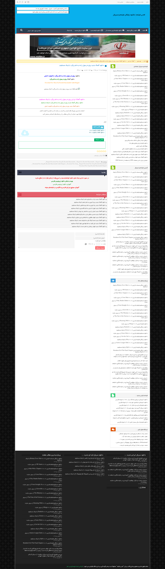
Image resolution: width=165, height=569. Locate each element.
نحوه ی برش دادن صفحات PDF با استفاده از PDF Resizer (131, 160)
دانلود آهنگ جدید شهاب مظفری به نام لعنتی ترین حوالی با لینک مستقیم (86, 217)
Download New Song (72, 163)
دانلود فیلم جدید (95, 30)
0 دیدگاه (79, 70)
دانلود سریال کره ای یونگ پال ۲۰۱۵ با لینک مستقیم (89, 470)
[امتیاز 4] (103, 151)
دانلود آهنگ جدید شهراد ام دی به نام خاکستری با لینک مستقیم (88, 208)
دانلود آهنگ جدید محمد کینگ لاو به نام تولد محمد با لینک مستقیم (88, 220)
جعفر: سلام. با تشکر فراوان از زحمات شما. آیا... (134, 436)
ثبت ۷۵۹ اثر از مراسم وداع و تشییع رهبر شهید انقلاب (132, 269)
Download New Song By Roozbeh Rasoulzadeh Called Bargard (49, 163)
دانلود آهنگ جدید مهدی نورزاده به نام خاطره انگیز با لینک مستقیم (129, 154)
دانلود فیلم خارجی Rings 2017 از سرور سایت (134, 109)
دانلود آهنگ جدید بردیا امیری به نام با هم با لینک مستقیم (90, 202)
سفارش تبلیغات (130, 2)
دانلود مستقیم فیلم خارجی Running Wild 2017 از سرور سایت (129, 106)
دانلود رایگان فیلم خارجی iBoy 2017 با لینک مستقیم (132, 125)
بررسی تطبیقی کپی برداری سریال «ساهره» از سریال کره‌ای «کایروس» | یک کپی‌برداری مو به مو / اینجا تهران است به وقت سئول (130, 356)
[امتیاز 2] (100, 151)
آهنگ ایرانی (131, 61)
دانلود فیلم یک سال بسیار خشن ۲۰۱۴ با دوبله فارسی (132, 422)
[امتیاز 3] (101, 151)
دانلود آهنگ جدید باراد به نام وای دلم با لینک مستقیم (91, 199)
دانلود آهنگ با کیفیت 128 (96, 130)
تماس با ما (120, 2)
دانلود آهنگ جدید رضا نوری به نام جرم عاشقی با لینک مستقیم (89, 205)
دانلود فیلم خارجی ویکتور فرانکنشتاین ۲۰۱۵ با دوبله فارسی (130, 415)
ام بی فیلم (52, 111)
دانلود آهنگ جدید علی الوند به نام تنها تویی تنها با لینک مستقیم (88, 223)
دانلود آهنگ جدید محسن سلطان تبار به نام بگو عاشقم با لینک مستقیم (87, 214)
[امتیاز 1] (98, 151)
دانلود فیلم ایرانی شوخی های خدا (138, 143)
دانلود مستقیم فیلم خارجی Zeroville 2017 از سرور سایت (131, 95)
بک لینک (69, 30)
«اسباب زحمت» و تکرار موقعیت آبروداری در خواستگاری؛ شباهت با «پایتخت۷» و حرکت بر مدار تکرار (129, 257)
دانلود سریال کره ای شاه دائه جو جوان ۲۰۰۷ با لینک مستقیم (86, 462)
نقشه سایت (140, 2)
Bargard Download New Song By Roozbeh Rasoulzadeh (60, 161)
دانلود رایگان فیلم (132, 30)
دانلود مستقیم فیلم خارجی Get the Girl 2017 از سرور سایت (130, 122)
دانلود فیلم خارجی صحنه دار (114, 30)
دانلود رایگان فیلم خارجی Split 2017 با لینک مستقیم (132, 133)
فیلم (105, 122)
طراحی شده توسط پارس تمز (75, 566)
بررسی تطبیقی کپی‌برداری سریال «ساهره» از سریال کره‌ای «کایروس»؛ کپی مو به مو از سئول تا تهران (131, 242)
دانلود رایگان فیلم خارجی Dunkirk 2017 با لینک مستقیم (131, 113)
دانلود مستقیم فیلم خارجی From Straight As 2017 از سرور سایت (42, 485)
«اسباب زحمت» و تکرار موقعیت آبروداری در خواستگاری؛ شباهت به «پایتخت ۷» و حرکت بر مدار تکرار (129, 252)
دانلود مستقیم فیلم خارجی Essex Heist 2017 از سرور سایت (130, 119)
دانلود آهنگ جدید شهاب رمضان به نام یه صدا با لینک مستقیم (89, 226)
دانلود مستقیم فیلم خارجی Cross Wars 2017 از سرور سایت (130, 83)
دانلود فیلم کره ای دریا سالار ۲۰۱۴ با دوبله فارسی (133, 405)
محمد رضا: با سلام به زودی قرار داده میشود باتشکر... (132, 434)
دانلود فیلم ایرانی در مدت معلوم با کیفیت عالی (134, 149)
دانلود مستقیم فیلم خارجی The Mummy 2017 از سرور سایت (129, 99)
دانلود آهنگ (70, 79)
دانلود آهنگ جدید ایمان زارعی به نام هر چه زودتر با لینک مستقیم (88, 211)
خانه (147, 2)
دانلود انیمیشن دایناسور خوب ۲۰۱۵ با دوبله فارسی (133, 402)
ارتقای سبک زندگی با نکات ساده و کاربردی (136, 140)
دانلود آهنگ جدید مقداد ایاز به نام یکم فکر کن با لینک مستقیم (130, 151)
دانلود (77, 76)
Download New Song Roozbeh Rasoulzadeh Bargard (93, 165)
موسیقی (139, 61)
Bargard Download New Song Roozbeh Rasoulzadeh (93, 163)
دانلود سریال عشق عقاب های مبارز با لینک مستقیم (89, 466)
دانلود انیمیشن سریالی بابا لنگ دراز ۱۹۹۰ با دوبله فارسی (131, 399)
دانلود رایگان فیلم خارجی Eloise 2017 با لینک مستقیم (132, 116)
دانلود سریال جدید (80, 30)
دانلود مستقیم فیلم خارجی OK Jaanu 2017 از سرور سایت (130, 75)
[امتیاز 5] (105, 151)
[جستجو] (21, 30)
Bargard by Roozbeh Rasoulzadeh (85, 161)
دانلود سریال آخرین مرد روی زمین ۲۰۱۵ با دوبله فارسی (131, 408)
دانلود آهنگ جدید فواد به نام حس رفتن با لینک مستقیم (132, 157)
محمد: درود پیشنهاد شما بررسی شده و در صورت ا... (133, 439)
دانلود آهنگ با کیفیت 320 (96, 132)
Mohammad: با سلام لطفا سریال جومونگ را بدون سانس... (131, 442)
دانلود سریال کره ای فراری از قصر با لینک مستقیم (89, 458)
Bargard (98, 161)
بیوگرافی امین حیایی (141, 146)
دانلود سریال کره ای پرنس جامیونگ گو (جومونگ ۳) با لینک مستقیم (84, 474)
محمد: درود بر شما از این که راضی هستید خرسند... (133, 445)
